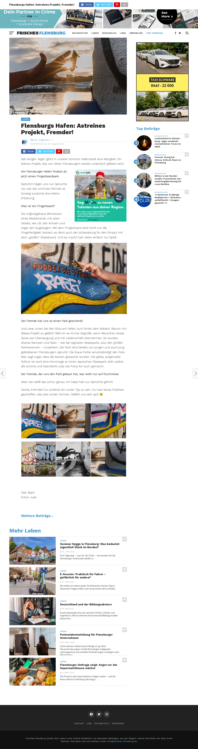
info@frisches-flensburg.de (122, 741)
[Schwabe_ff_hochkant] (162, 120)
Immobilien (136, 33)
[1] (100, 221)
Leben (95, 33)
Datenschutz (102, 723)
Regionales (109, 33)
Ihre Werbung (154, 33)
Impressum (118, 723)
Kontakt (79, 723)
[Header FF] (99, 27)
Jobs (123, 33)
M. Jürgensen (42, 140)
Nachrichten (80, 33)
